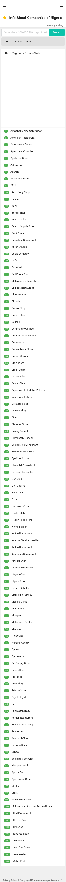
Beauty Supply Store (23, 226)
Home (7, 41)
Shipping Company (22, 758)
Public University (21, 710)
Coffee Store (19, 315)
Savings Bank (19, 744)
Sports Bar (18, 772)
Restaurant (18, 731)
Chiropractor (19, 294)
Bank (14, 205)
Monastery (18, 608)
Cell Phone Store (21, 274)
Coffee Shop (18, 308)
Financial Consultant (23, 465)
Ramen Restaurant (22, 717)
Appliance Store (19, 158)
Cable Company (21, 253)
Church (16, 301)
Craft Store (18, 362)
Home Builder (19, 526)
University (18, 840)
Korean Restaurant (22, 567)
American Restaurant (22, 137)
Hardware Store (21, 506)
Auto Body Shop (21, 192)
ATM (13, 185)
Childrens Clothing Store (25, 280)
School (15, 751)
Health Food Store (22, 519)
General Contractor (22, 472)
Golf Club (17, 478)
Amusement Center (21, 144)
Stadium (16, 785)
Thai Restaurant (22, 813)
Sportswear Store (21, 779)
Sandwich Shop (20, 738)
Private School (20, 690)
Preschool (17, 676)
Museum (16, 628)
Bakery (15, 199)
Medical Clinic (19, 601)
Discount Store (20, 424)
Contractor (18, 342)
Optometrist (18, 656)
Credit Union (18, 369)
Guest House (19, 492)
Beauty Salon (19, 219)
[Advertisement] (33, 94)
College (16, 321)
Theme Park (19, 820)
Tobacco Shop (21, 833)
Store (15, 792)
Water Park (19, 860)
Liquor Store (18, 581)
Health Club (18, 512)
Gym (14, 499)
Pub (14, 704)
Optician (16, 649)
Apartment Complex (21, 151)
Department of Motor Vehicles (28, 390)
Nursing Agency (21, 642)
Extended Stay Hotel (23, 451)
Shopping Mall (20, 765)
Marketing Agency (22, 594)
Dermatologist (20, 403)
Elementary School (22, 437)
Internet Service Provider (25, 540)
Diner (14, 417)
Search (56, 32)
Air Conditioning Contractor (26, 130)
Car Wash (17, 267)
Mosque (16, 615)
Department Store (22, 396)
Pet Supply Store (21, 663)
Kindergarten (19, 560)
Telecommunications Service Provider (34, 806)
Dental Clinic (18, 383)
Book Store (18, 233)
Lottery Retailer (20, 588)
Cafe (14, 260)
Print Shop (17, 683)
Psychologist (19, 697)
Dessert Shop (19, 410)
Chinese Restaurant (23, 287)
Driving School (20, 431)
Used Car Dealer (22, 847)
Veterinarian (20, 854)
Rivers (18, 41)
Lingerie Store (19, 574)
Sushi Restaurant (21, 799)
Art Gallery (16, 164)
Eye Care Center (21, 458)
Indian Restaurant (22, 533)
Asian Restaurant (20, 178)
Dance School (19, 376)
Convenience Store (22, 349)
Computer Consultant (24, 335)
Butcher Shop (19, 246)
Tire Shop (18, 826)
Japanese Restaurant (24, 553)
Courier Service (20, 355)
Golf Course (18, 485)
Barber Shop (19, 212)
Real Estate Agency (22, 724)
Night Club (17, 635)
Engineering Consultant (25, 444)
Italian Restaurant (22, 547)
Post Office (18, 669)
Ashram (14, 171)
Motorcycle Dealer (22, 622)
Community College (23, 328)
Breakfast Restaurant (24, 239)
